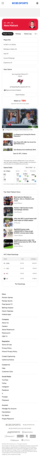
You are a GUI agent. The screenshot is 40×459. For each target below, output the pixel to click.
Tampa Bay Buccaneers (18, 87)
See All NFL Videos (20, 154)
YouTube (5, 380)
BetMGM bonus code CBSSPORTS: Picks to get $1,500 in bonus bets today (23, 231)
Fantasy (18, 34)
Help (3, 368)
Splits (37, 34)
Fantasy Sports (7, 301)
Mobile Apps (6, 314)
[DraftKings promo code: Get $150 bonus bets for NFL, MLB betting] (8, 243)
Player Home (7, 34)
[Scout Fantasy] (14, 440)
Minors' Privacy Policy (9, 351)
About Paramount (8, 330)
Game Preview (20, 95)
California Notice (8, 360)
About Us (5, 323)
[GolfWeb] (26, 440)
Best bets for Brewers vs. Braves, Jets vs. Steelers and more (24, 199)
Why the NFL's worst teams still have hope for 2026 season (25, 219)
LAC (7, 268)
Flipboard (5, 400)
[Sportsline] (27, 432)
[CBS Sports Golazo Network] (20, 428)
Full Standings (20, 284)
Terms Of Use (7, 345)
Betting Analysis (7, 308)
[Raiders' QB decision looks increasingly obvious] (8, 211)
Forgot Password (8, 419)
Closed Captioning (8, 356)
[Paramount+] (9, 436)
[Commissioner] (22, 436)
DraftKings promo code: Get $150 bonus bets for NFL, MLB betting (25, 242)
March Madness (7, 311)
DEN (7, 263)
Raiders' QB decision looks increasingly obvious (23, 209)
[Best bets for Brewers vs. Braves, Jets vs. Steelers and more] (8, 200)
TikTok (4, 383)
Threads (5, 397)
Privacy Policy (7, 348)
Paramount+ (6, 333)
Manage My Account (9, 409)
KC (7, 273)
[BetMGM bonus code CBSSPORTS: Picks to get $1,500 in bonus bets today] (8, 233)
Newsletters (6, 412)
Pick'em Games (7, 298)
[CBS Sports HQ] (28, 425)
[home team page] (20, 82)
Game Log (27, 34)
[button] (2, 3)
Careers (4, 326)
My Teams (5, 415)
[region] (20, 118)
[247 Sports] (13, 432)
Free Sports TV (7, 304)
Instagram (5, 387)
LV (7, 279)
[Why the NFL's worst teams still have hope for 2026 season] (8, 222)
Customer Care (7, 372)
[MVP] (33, 436)
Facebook (5, 390)
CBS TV (4, 336)
